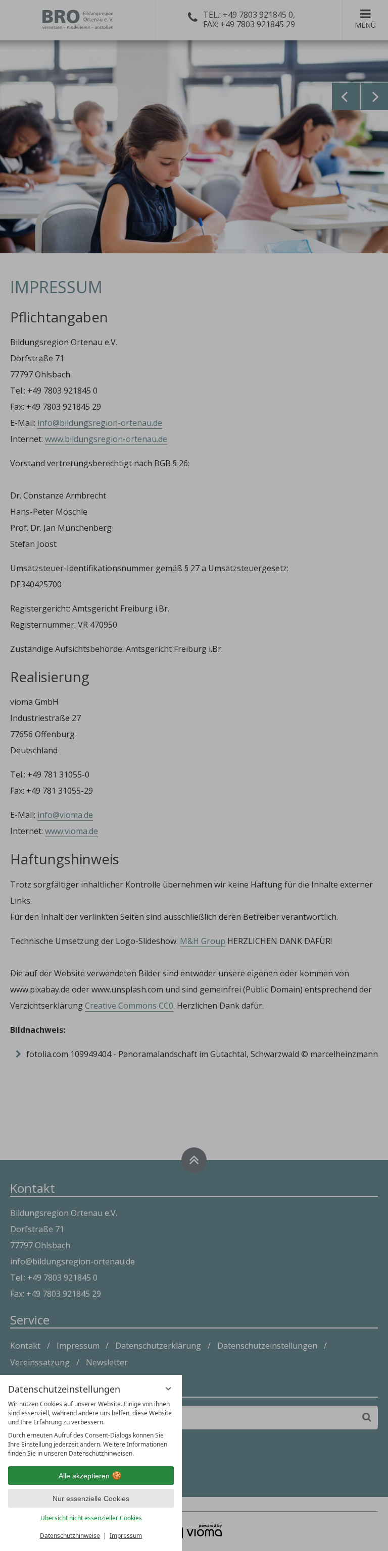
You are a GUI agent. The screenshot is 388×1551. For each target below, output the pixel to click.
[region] (91, 1429)
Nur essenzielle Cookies (91, 1498)
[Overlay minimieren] (168, 1388)
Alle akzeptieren (84, 1476)
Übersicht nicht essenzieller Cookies (91, 1518)
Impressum (126, 1535)
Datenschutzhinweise (70, 1535)
